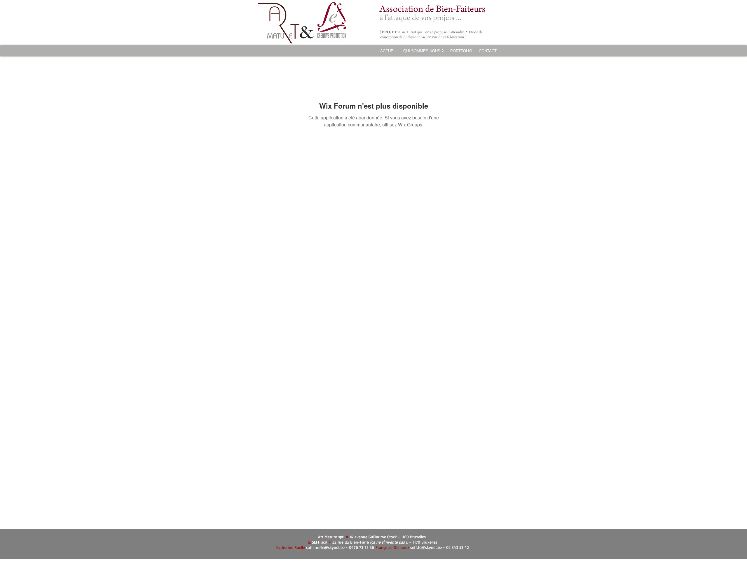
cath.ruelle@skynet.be (325, 547)
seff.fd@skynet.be (426, 547)
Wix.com (409, 563)
